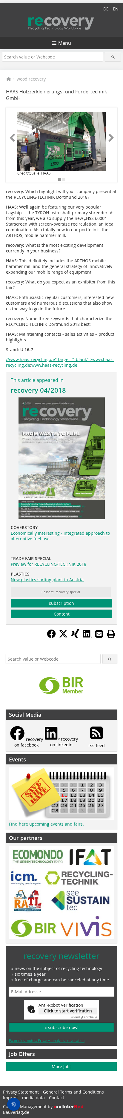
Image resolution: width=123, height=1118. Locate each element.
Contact (56, 1097)
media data (33, 1097)
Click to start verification (68, 1011)
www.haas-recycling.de (54, 365)
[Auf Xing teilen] (75, 636)
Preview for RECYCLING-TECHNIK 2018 (48, 564)
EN (116, 9)
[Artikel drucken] (111, 633)
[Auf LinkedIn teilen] (87, 636)
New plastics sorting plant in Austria (47, 579)
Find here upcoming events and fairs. (46, 824)
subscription (61, 603)
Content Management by (28, 1106)
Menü (64, 43)
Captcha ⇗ (84, 1017)
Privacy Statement (21, 1092)
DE (106, 9)
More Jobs (62, 1066)
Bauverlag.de (16, 1112)
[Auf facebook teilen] (51, 636)
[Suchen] (112, 56)
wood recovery (31, 79)
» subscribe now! (62, 1027)
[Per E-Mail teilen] (99, 633)
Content (62, 614)
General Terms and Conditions (73, 1092)
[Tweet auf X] (63, 636)
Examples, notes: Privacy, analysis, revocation (46, 1040)
